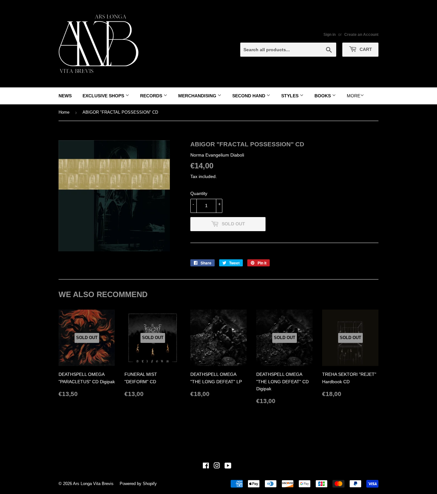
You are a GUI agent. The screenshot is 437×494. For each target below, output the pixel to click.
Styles (290, 95)
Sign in (329, 34)
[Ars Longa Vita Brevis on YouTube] (228, 466)
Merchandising (198, 95)
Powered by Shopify (138, 483)
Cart (365, 49)
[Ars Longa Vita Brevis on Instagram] (217, 466)
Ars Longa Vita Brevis (93, 483)
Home (64, 112)
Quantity (198, 193)
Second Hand (249, 95)
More (353, 95)
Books (323, 95)
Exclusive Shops (104, 95)
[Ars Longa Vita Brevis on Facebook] (206, 466)
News (65, 95)
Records (151, 95)
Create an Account (361, 34)
